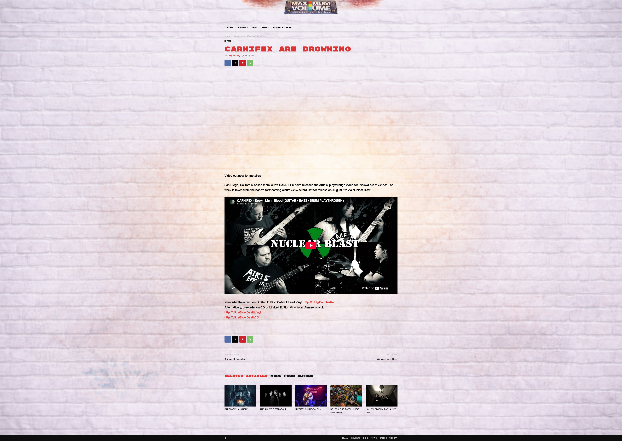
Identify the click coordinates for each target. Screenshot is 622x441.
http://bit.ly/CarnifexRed (319, 302)
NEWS (265, 27)
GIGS (255, 27)
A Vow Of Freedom (235, 359)
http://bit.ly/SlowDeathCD (242, 317)
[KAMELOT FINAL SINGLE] (240, 396)
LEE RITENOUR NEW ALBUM (308, 409)
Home (230, 27)
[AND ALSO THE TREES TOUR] (276, 396)
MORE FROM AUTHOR (292, 376)
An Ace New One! (387, 359)
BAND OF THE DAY (283, 27)
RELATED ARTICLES (246, 376)
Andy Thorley (233, 55)
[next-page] (232, 419)
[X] (235, 63)
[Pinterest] (242, 63)
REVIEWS (243, 27)
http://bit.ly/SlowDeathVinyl (243, 312)
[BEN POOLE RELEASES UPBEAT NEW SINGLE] (346, 396)
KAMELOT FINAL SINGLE (236, 409)
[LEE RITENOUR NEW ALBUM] (311, 396)
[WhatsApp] (250, 63)
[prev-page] (227, 419)
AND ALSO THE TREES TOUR (273, 409)
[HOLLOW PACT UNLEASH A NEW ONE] (381, 396)
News (236, 36)
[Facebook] (228, 63)
